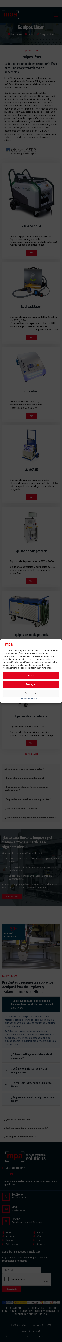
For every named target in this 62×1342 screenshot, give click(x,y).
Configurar (31, 693)
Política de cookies (29, 699)
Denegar (31, 684)
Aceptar (31, 675)
